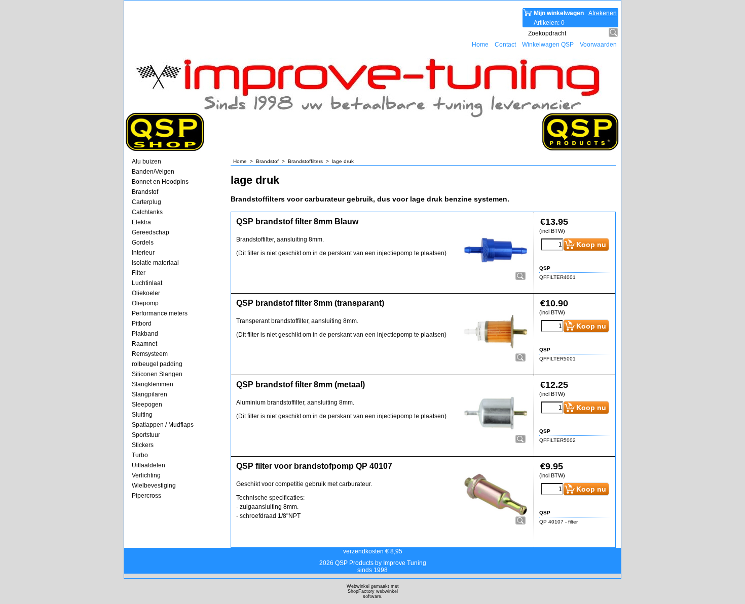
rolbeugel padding (157, 364)
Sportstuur (146, 434)
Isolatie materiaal (155, 262)
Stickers (143, 445)
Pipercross (146, 495)
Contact (505, 44)
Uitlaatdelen (148, 465)
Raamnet (144, 343)
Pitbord (142, 323)
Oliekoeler (146, 293)
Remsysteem (150, 353)
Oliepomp (145, 303)
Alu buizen (146, 161)
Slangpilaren (149, 394)
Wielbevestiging (154, 485)
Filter (138, 272)
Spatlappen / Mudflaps (163, 424)
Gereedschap (150, 232)
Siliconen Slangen (157, 374)
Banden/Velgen (153, 171)
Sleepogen (147, 404)
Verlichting (146, 475)
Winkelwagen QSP (548, 44)
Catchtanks (147, 212)
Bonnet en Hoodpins (160, 181)
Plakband (145, 333)
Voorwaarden (598, 44)
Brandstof (145, 191)
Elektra (141, 222)
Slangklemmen (152, 384)
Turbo (140, 455)
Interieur (143, 252)
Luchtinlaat (147, 283)
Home (480, 44)
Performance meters (160, 313)
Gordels (143, 242)
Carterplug (146, 202)
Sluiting (142, 414)
